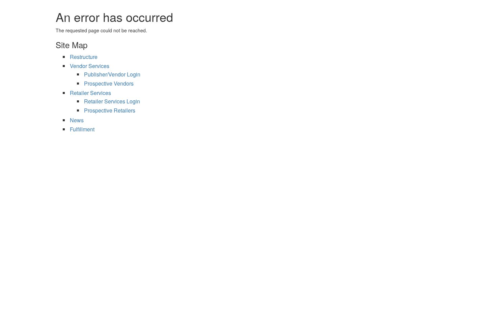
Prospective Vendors (109, 83)
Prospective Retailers (109, 110)
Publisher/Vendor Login (112, 74)
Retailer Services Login (112, 101)
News (77, 120)
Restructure (84, 57)
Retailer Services (90, 93)
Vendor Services (89, 66)
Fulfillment (82, 129)
